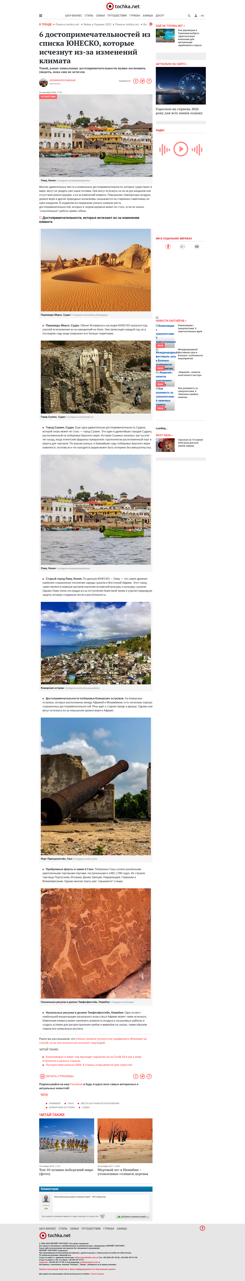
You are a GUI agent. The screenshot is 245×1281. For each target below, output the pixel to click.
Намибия (54, 1103)
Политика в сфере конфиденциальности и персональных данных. (87, 1269)
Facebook (76, 1084)
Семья (100, 15)
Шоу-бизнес (73, 15)
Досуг (160, 15)
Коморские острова (62, 1107)
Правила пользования (48, 1269)
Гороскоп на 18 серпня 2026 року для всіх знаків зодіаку (190, 442)
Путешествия (117, 15)
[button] (195, 15)
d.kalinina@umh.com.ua (90, 1262)
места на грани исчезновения (100, 1103)
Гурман (134, 15)
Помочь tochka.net (68, 24)
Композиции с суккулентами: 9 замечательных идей (190, 328)
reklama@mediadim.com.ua (86, 1257)
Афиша (148, 15)
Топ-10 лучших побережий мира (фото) (66, 1171)
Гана (71, 1103)
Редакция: (43, 1262)
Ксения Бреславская (62, 80)
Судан (86, 1107)
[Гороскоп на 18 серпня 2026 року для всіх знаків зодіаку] (165, 445)
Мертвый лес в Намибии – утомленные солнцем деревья (123, 1171)
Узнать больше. (97, 1274)
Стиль (89, 15)
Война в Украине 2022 (97, 24)
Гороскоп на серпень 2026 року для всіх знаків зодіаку (179, 111)
